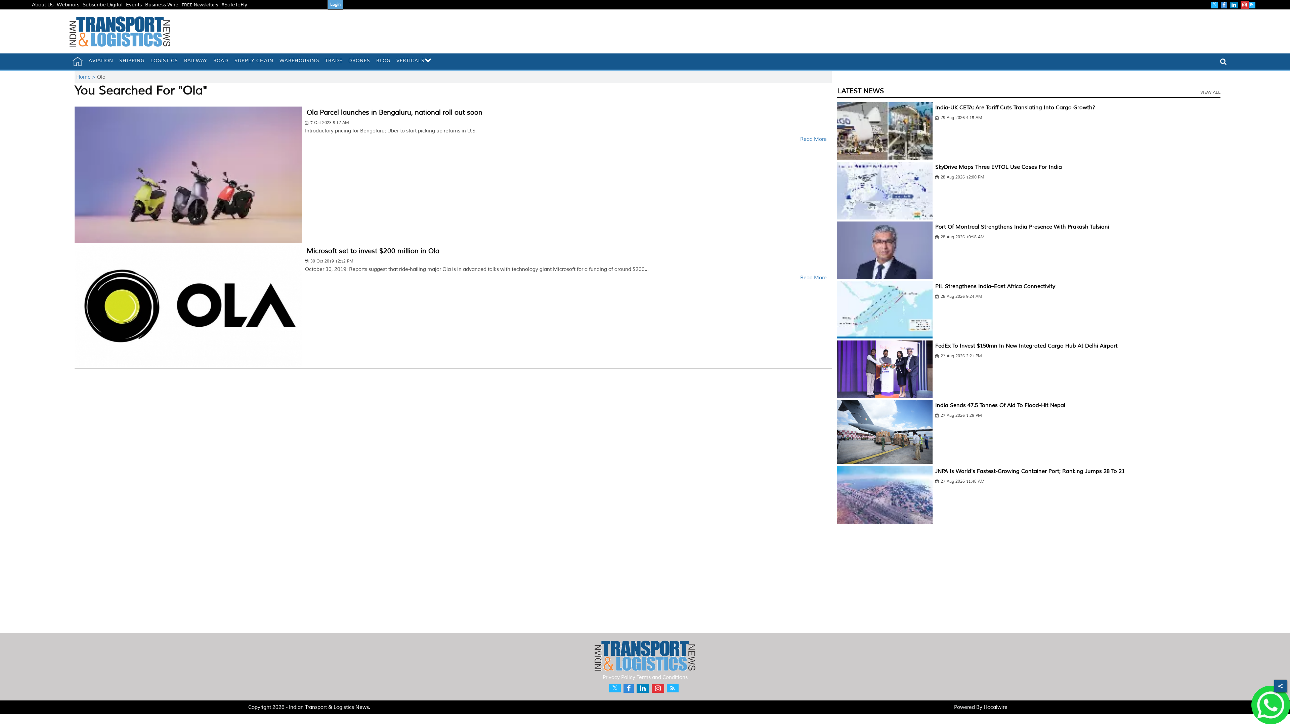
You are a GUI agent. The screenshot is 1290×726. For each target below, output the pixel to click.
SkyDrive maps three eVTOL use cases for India (998, 167)
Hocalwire (995, 707)
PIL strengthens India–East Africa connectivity (995, 286)
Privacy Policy (619, 677)
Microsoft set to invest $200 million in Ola (373, 251)
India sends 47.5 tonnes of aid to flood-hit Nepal (1000, 405)
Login (335, 4)
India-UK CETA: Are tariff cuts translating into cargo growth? (1015, 107)
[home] (78, 61)
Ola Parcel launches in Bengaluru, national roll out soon (394, 112)
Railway (195, 61)
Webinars (68, 5)
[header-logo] (120, 31)
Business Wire (161, 5)
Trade (333, 61)
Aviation (101, 61)
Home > (86, 77)
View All (1210, 92)
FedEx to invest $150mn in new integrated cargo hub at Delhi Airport (1026, 345)
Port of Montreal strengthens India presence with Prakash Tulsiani (1022, 227)
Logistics (164, 61)
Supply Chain (253, 61)
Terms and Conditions (662, 677)
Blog (383, 61)
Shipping (131, 61)
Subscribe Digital (103, 5)
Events (134, 5)
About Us (42, 5)
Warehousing (299, 61)
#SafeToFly (234, 5)
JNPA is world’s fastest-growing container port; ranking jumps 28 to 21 (1030, 471)
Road (220, 61)
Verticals (410, 61)
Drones (359, 61)
